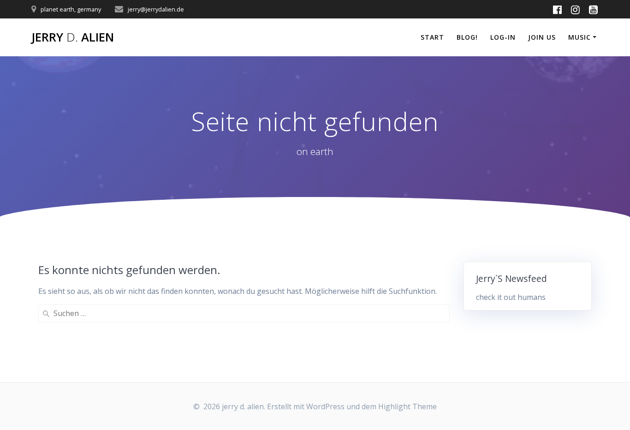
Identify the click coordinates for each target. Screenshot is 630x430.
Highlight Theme (407, 406)
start (432, 37)
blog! (467, 37)
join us (542, 37)
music (579, 37)
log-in (503, 37)
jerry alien (72, 37)
